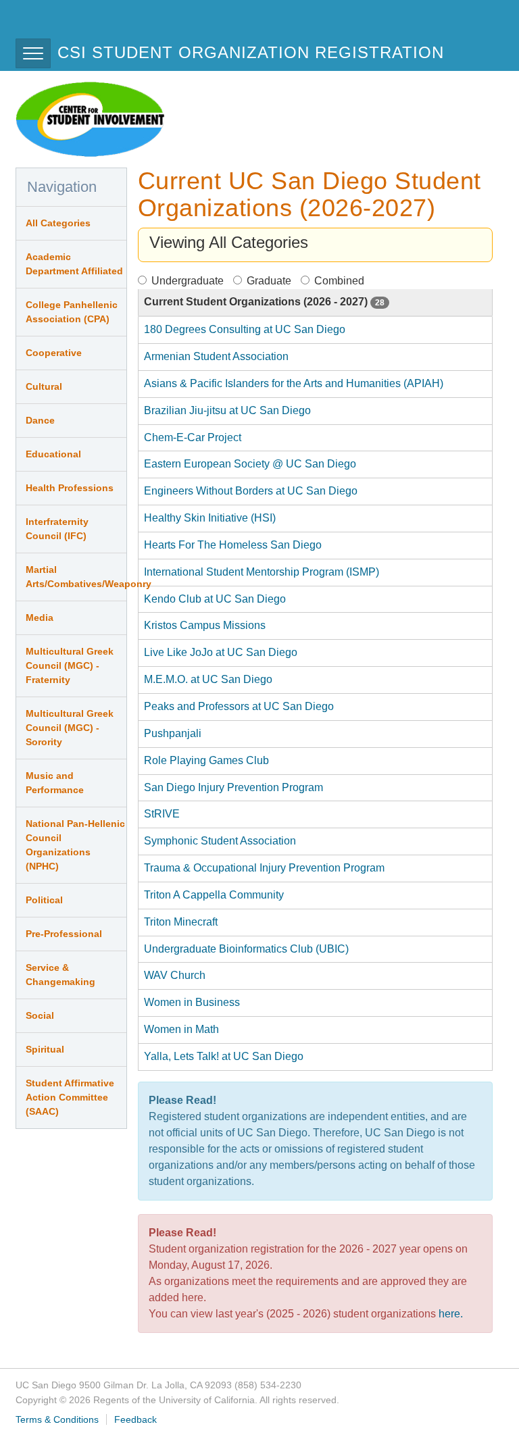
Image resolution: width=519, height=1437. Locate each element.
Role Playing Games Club (206, 760)
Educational (53, 454)
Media (39, 617)
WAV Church (174, 975)
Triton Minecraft (181, 922)
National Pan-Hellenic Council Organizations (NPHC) (75, 845)
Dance (40, 420)
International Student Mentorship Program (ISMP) (261, 572)
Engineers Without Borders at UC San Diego (250, 491)
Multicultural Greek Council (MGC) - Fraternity (70, 665)
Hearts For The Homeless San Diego (233, 545)
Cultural (44, 386)
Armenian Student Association (216, 356)
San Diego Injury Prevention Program (233, 787)
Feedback (135, 1419)
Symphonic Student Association (220, 841)
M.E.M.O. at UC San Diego (208, 679)
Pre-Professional (64, 933)
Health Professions (70, 487)
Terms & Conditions (57, 1419)
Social (40, 1015)
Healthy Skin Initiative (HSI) (210, 518)
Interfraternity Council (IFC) (57, 528)
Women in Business (192, 1002)
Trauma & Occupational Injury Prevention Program (264, 868)
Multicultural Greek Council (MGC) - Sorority (70, 727)
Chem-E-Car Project (192, 437)
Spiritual (45, 1049)
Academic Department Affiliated (74, 263)
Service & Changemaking (60, 974)
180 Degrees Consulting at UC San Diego (244, 329)
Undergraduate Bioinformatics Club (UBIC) (246, 949)
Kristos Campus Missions (205, 625)
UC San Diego (93, 26)
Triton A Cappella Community (214, 895)
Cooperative (54, 352)
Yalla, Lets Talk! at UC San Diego (223, 1056)
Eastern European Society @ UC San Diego (250, 464)
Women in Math (181, 1029)
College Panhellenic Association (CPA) (72, 311)
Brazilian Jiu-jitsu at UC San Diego (227, 410)
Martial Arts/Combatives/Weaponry (76, 576)
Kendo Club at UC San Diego (215, 599)
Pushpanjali (172, 733)
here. (451, 1313)
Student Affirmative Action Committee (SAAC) (70, 1097)
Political (44, 899)
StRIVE (162, 814)
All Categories (58, 223)
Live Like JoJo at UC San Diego (220, 652)
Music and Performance (55, 782)
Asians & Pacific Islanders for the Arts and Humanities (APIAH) (293, 383)
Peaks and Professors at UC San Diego (239, 706)
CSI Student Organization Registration (250, 52)
